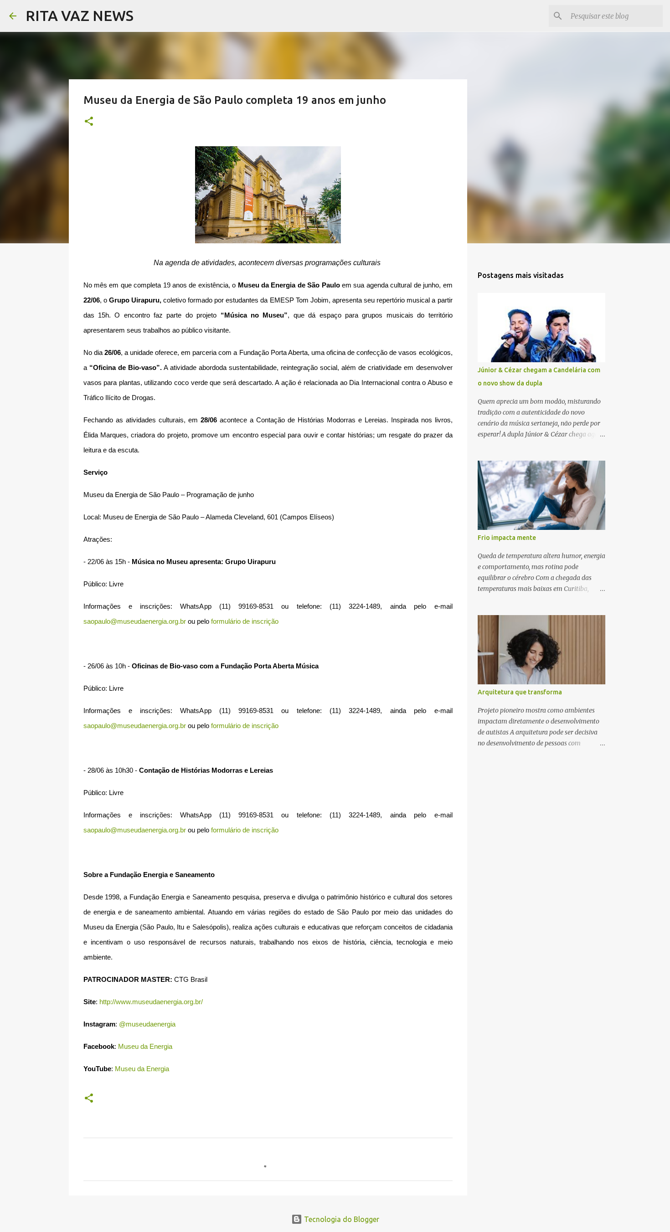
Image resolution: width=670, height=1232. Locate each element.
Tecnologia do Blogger (340, 1219)
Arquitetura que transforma (520, 692)
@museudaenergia (147, 1024)
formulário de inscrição (244, 621)
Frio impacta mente (507, 537)
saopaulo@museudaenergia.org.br (134, 621)
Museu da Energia (144, 1046)
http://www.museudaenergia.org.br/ (150, 1002)
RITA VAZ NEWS (80, 15)
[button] (88, 122)
